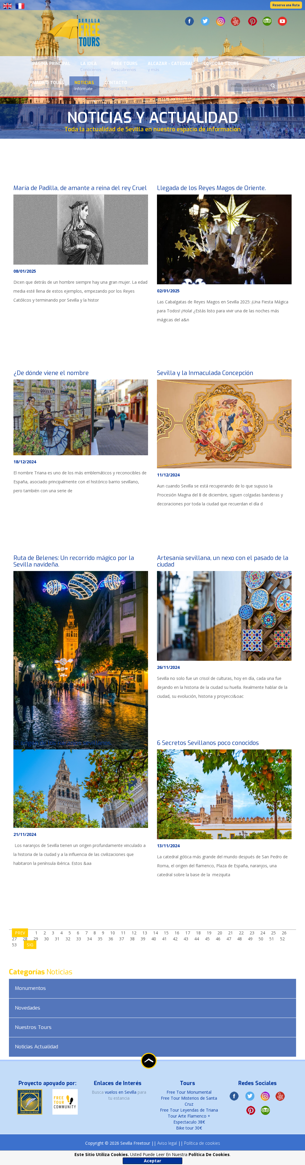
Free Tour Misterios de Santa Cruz (189, 1101)
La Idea (90, 66)
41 (164, 939)
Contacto (118, 85)
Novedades (27, 1007)
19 (209, 933)
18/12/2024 (24, 462)
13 (144, 933)
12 (134, 933)
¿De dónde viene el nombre (51, 373)
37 (121, 939)
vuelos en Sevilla (121, 1092)
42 (175, 939)
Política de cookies (202, 1143)
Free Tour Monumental (188, 1092)
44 (196, 939)
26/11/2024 (168, 667)
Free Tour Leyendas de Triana (189, 1110)
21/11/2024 (24, 834)
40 (153, 939)
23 (252, 933)
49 (250, 939)
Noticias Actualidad (36, 1046)
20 (219, 933)
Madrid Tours (48, 85)
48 (239, 939)
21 (230, 933)
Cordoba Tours (221, 66)
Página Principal (51, 66)
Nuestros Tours (33, 1027)
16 (177, 933)
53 (14, 945)
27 (14, 939)
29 (35, 939)
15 (166, 933)
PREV (20, 933)
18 (198, 933)
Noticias (84, 85)
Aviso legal (167, 1143)
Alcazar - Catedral (170, 66)
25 (273, 933)
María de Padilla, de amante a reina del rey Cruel (80, 188)
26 (284, 933)
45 (207, 939)
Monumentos (30, 988)
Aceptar (152, 1161)
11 (123, 933)
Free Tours (124, 66)
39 (143, 939)
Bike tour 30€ (189, 1128)
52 (282, 939)
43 (185, 939)
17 (187, 933)
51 (271, 939)
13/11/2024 (168, 845)
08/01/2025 (24, 271)
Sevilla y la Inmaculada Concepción (205, 373)
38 (132, 939)
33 (78, 939)
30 (46, 939)
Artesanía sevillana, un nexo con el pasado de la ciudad (222, 561)
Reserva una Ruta (286, 5)
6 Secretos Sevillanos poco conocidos (208, 743)
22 (241, 933)
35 (100, 939)
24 (262, 933)
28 (25, 939)
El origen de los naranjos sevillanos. (62, 743)
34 (89, 939)
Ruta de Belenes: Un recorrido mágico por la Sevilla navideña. (73, 561)
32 (68, 939)
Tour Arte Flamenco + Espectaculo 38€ (189, 1119)
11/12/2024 (168, 475)
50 (261, 939)
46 (218, 939)
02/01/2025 (168, 291)
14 (155, 933)
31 (57, 939)
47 (228, 939)
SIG (30, 945)
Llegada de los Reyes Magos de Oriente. (211, 188)
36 (110, 939)
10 (112, 933)
